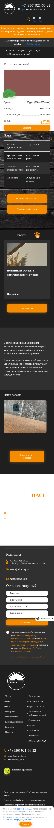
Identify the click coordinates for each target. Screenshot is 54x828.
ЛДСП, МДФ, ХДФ (37, 741)
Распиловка (33, 736)
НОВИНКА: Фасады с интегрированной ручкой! (23, 272)
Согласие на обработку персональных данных (24, 800)
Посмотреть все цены (27, 198)
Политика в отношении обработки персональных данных (26, 794)
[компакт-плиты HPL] (25, 416)
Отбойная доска (35, 701)
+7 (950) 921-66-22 (31, 44)
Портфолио (10, 712)
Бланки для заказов (14, 722)
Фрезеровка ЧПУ (36, 706)
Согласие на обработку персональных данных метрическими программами (29, 641)
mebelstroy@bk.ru (17, 518)
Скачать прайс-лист (27, 209)
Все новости (27, 308)
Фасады (31, 725)
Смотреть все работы (27, 456)
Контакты (9, 727)
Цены (7, 701)
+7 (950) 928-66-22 (36, 31)
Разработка (16, 770)
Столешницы (34, 720)
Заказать (27, 128)
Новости (9, 732)
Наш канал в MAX (35, 9)
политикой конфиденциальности (18, 820)
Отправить (27, 622)
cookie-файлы (23, 809)
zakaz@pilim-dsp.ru (18, 512)
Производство (11, 717)
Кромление (33, 730)
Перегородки (34, 696)
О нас (7, 706)
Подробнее (13, 294)
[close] (52, 618)
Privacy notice (45, 618)
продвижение (27, 770)
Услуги (8, 696)
